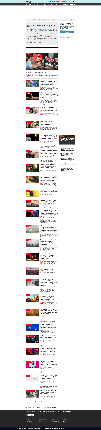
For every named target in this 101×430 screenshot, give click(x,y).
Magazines (55, 4)
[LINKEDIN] (49, 26)
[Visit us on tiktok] (63, 1)
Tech (41, 4)
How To (45, 4)
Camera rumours (74, 19)
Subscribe (65, 1)
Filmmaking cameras (46, 19)
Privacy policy (52, 419)
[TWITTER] (45, 26)
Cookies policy (64, 419)
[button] (75, 1)
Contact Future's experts (43, 419)
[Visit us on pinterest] (59, 1)
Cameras (30, 4)
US (54, 407)
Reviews (50, 4)
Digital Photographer (38, 29)
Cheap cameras (56, 19)
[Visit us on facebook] (52, 1)
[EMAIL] (54, 26)
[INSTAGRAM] (47, 26)
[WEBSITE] (52, 26)
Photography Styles (30, 391)
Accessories (36, 4)
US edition (46, 428)
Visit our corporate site (67, 411)
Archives (48, 401)
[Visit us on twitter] (54, 1)
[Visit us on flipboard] (61, 1)
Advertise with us (30, 421)
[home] (26, 4)
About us (40, 421)
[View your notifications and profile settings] (73, 2)
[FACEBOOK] (42, 26)
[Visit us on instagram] (56, 1)
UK (52, 407)
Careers (63, 421)
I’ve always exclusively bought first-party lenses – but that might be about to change (67, 154)
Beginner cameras (65, 19)
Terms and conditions (30, 419)
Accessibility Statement (54, 421)
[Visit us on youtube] (58, 1)
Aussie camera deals (36, 19)
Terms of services (70, 34)
